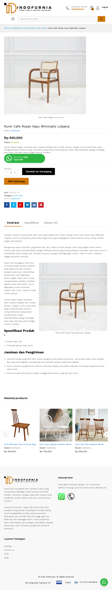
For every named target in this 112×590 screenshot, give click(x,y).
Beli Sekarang (16, 181)
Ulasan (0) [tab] (51, 222)
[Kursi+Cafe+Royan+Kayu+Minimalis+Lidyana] (13, 205)
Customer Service (79, 7)
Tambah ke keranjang (38, 171)
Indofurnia (15, 131)
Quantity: (7, 168)
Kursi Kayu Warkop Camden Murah (55, 444)
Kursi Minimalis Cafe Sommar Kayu (20, 444)
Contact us (9, 550)
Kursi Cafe (18, 195)
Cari (101, 19)
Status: (7, 142)
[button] (17, 439)
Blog (6, 558)
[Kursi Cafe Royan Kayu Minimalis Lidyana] (7, 205)
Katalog (7, 546)
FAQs (6, 554)
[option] (20, 433)
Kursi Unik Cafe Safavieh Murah (89, 444)
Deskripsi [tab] (13, 222)
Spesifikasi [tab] (31, 222)
